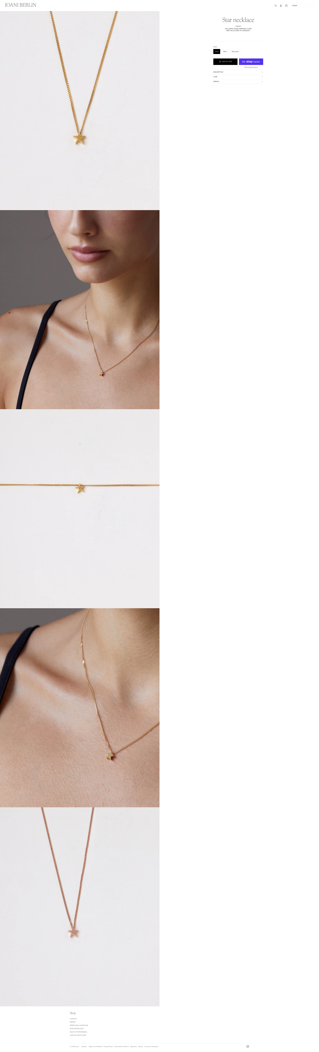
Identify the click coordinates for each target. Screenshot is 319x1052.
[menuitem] (20, 5)
